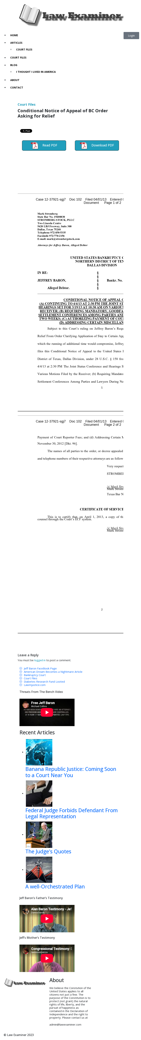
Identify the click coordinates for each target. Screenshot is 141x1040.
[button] (131, 35)
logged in (40, 660)
